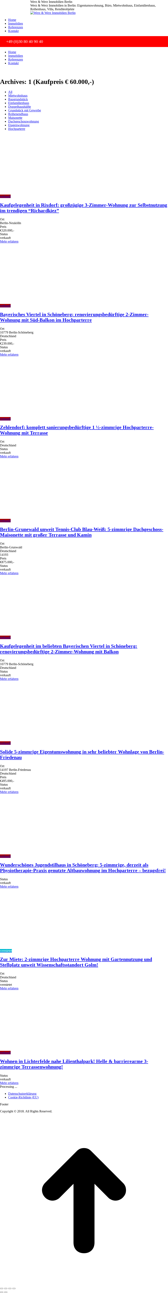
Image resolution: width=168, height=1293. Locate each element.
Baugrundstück (18, 99)
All (10, 92)
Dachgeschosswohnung (23, 121)
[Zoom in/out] (14, 1288)
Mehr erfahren (9, 241)
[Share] (5, 1288)
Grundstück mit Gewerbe (24, 110)
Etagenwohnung (19, 125)
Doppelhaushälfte (19, 106)
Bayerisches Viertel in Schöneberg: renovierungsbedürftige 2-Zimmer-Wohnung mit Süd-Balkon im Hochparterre (74, 317)
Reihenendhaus (18, 114)
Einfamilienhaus (18, 103)
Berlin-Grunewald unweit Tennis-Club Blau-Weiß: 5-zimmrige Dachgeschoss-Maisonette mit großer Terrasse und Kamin (81, 532)
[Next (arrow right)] (5, 1292)
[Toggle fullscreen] (9, 1288)
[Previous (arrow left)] (1, 1292)
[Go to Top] (84, 1283)
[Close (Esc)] (1, 1288)
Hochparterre (16, 129)
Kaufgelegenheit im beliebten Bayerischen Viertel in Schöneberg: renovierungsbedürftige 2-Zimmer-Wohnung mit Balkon (68, 648)
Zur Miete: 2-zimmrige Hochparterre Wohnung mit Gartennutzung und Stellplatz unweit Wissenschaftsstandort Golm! (76, 962)
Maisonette (15, 117)
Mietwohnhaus (17, 95)
